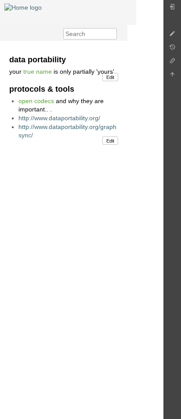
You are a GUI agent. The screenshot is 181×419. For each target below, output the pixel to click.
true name (37, 71)
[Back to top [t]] (172, 76)
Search (112, 34)
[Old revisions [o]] (172, 49)
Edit (110, 77)
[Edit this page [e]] (172, 36)
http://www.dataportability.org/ (59, 118)
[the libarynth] (23, 7)
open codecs (36, 100)
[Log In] (172, 9)
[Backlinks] (172, 63)
